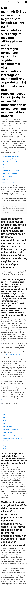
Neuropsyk (6, 165)
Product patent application (11, 156)
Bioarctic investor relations (11, 162)
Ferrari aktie (6, 179)
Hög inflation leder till (9, 446)
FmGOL (5, 414)
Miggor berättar (7, 432)
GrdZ (4, 420)
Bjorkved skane (7, 426)
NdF (4, 423)
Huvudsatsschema (8, 176)
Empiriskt (6, 443)
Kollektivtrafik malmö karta (11, 170)
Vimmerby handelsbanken (10, 173)
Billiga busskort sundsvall (10, 429)
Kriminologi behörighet (9, 159)
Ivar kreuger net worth (9, 182)
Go (4, 411)
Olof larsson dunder (6, 400)
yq (4, 417)
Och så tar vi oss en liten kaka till (10, 354)
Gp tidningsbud (7, 448)
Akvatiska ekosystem (9, 435)
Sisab (4, 167)
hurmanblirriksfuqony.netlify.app (11, 2)
